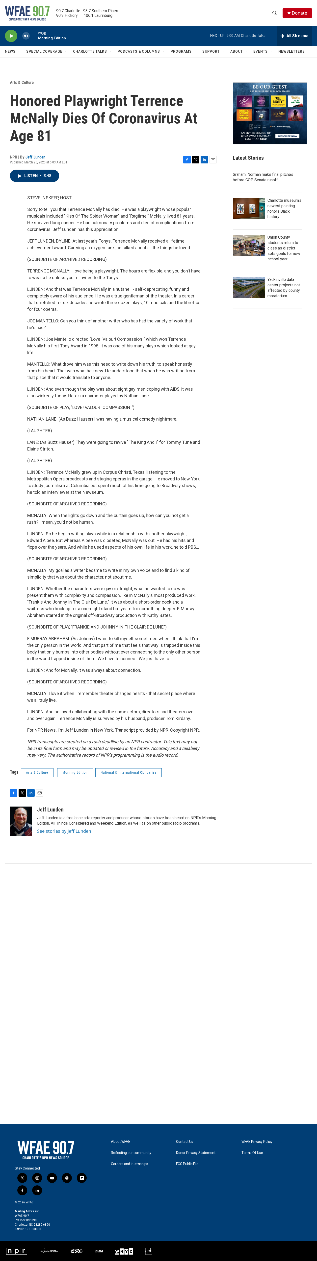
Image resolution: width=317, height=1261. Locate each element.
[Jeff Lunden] (21, 821)
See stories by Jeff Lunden (64, 831)
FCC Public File (187, 1164)
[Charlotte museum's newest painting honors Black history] (249, 208)
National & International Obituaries (129, 772)
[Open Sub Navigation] (19, 51)
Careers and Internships (129, 1164)
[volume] (26, 36)
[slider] (34, 35)
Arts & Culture (22, 82)
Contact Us (184, 1142)
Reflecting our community (131, 1153)
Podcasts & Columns (139, 51)
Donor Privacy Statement (195, 1153)
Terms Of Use (252, 1153)
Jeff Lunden (35, 157)
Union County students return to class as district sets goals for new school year (283, 248)
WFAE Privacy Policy (256, 1142)
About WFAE (120, 1142)
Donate (299, 13)
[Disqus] (158, 930)
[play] (11, 36)
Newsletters (291, 51)
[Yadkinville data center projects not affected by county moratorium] (249, 287)
